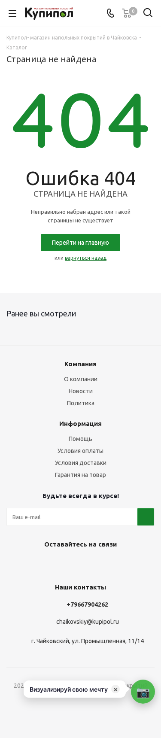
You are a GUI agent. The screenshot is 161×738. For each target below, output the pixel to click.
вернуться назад (85, 258)
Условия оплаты (80, 450)
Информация (80, 423)
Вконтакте (67, 564)
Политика (80, 403)
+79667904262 (87, 604)
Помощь (80, 438)
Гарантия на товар (80, 474)
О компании (80, 379)
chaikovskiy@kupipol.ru (87, 622)
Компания (80, 363)
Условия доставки (80, 462)
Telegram (89, 564)
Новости (81, 391)
